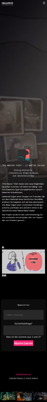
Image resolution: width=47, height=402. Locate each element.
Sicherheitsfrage (23, 323)
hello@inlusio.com (23, 374)
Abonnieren (23, 343)
